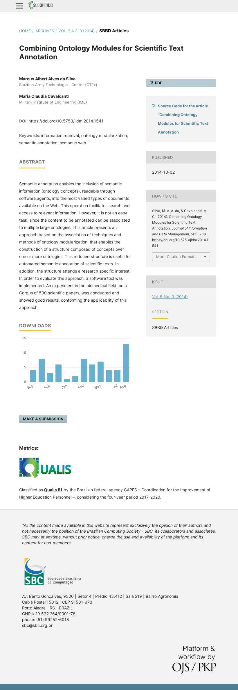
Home (25, 31)
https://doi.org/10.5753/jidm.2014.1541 (65, 120)
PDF (158, 83)
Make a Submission (43, 419)
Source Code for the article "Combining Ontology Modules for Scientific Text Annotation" (183, 119)
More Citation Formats (176, 256)
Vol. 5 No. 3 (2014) (76, 31)
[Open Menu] (19, 6)
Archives (44, 31)
